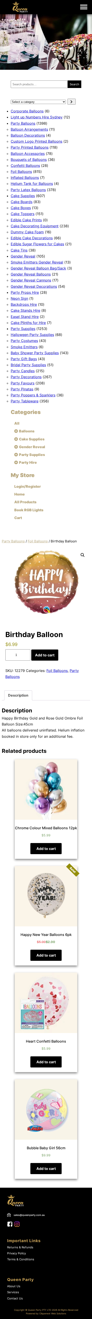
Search (74, 84)
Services (13, 1292)
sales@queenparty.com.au (29, 1215)
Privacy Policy (16, 1253)
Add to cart (44, 655)
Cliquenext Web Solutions (52, 1313)
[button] (83, 555)
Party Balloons (13, 541)
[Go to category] (71, 102)
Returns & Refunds (20, 1247)
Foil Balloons (38, 541)
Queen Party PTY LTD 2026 (42, 1310)
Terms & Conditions (20, 1259)
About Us (13, 1286)
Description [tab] (18, 695)
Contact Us (15, 1298)
